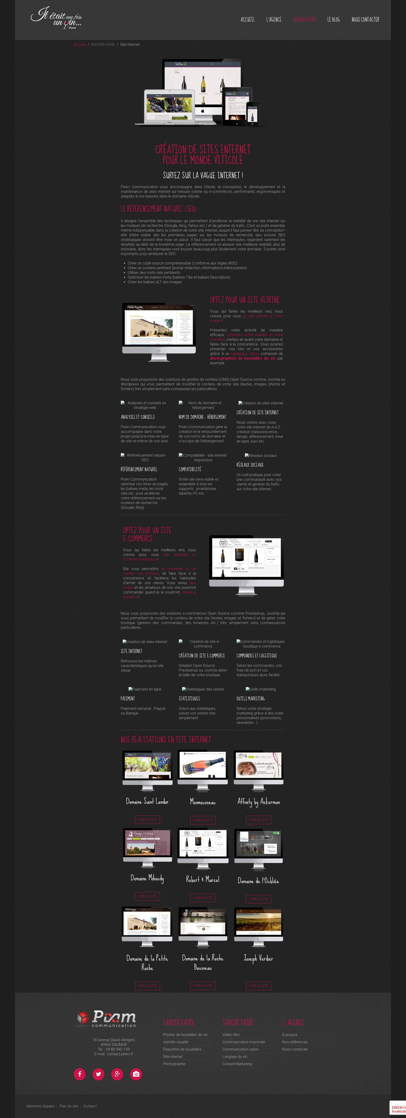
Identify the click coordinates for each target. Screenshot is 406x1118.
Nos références (295, 1042)
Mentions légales (41, 1106)
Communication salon (240, 1049)
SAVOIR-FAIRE (304, 19)
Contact (90, 1106)
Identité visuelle (175, 1042)
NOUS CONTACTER (365, 19)
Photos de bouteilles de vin (185, 1035)
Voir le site (147, 820)
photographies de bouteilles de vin (243, 358)
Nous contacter (295, 1049)
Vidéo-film (231, 1035)
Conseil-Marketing (237, 1064)
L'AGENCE (273, 19)
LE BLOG (334, 19)
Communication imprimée (244, 1042)
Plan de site (68, 1106)
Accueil (80, 44)
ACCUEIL (248, 19)
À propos (289, 1035)
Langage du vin (235, 1056)
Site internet (173, 1056)
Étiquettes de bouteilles (182, 1049)
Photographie (174, 1064)
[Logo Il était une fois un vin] (62, 17)
